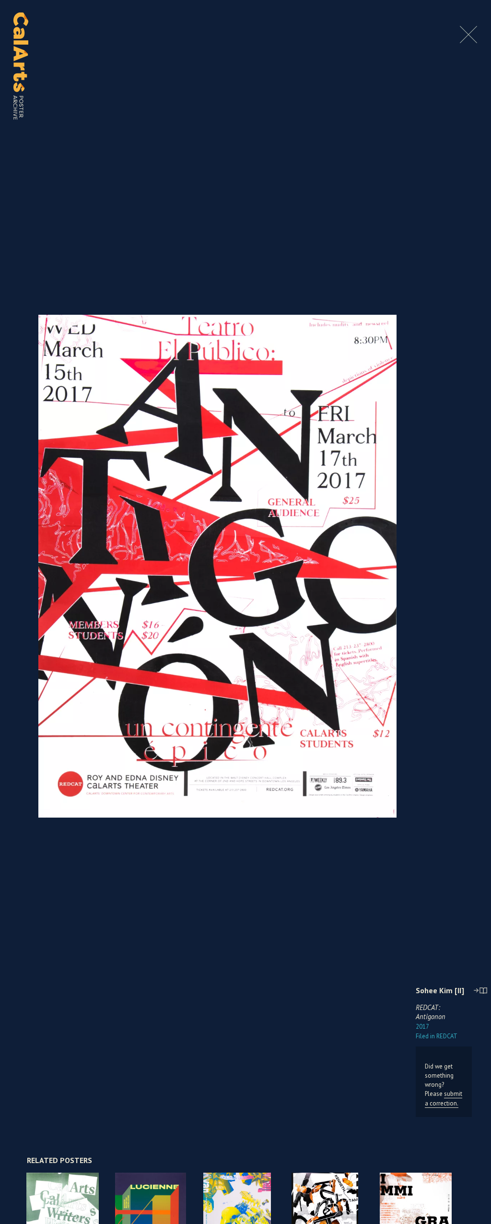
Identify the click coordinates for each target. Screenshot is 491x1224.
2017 (422, 1026)
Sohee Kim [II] (440, 990)
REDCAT (436, 1036)
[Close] (468, 40)
